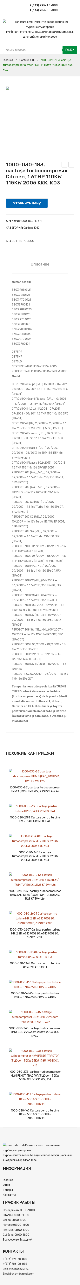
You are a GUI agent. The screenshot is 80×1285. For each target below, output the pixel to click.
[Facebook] (41, 241)
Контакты (9, 1194)
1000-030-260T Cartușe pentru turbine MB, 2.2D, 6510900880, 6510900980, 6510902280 (35, 933)
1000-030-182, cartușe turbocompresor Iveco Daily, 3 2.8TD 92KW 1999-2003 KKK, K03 (71, 165)
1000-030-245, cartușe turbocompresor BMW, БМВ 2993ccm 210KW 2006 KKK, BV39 (35, 1032)
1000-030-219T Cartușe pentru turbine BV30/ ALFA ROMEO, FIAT (35, 819)
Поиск (69, 49)
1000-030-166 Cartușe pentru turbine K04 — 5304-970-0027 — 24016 (35, 995)
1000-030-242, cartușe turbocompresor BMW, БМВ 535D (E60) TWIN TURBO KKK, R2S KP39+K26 (35, 894)
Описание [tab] (40, 264)
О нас (6, 1185)
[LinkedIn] (64, 241)
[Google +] (58, 241)
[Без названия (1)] (40, 120)
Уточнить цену (27, 203)
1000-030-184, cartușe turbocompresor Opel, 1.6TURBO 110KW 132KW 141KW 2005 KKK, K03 (64, 165)
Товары (8, 1190)
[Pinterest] (52, 241)
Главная (8, 60)
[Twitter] (46, 241)
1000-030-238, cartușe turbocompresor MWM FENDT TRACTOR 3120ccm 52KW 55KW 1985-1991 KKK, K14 (35, 1075)
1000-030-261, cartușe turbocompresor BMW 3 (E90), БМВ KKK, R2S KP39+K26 (35, 789)
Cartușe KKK (27, 60)
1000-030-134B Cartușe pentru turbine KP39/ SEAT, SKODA (35, 965)
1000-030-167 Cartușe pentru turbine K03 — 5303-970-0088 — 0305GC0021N (35, 1114)
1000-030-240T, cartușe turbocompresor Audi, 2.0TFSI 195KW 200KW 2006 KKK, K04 (35, 856)
